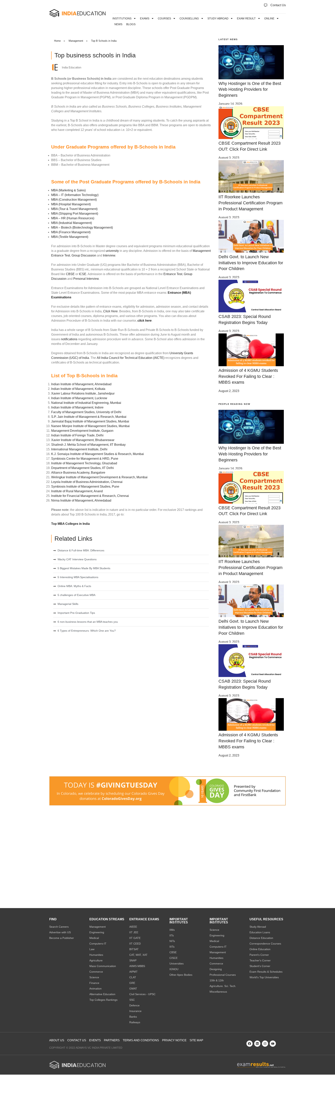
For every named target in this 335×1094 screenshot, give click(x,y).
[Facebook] (249, 1043)
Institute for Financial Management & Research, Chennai (90, 495)
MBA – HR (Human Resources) (72, 218)
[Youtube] (273, 1043)
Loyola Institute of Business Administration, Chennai (87, 482)
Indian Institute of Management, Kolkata (78, 388)
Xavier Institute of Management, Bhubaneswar (82, 440)
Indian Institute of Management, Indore (77, 407)
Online (269, 18)
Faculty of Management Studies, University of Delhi (86, 412)
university (112, 250)
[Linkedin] (257, 1043)
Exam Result (246, 18)
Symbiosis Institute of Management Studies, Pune (85, 486)
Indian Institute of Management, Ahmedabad (81, 384)
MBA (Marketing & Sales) (68, 190)
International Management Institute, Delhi (79, 449)
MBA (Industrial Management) (71, 222)
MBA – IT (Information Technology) (74, 195)
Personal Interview (86, 278)
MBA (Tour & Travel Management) (74, 209)
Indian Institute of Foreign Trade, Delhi (77, 435)
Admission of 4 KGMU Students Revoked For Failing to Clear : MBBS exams (248, 376)
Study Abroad (217, 18)
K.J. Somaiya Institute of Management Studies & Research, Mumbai (97, 454)
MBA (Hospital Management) (71, 204)
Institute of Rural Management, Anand (77, 491)
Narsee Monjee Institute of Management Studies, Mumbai (90, 426)
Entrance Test (172, 274)
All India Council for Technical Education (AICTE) (130, 357)
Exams (144, 18)
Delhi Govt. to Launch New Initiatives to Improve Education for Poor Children (250, 262)
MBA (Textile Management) (69, 236)
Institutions (121, 18)
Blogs (131, 24)
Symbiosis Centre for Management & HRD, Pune (84, 458)
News (118, 24)
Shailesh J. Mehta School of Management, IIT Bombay (88, 444)
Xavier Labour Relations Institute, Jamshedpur (83, 393)
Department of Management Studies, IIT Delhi (82, 468)
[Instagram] (265, 1043)
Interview (109, 255)
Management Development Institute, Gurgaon (82, 430)
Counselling (189, 18)
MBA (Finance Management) (71, 232)
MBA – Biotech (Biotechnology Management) (82, 227)
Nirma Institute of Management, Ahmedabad (81, 500)
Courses (164, 18)
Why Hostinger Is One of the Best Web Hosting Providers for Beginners (249, 89)
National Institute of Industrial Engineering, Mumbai (86, 402)
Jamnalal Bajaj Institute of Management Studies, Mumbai (90, 421)
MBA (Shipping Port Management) (74, 213)
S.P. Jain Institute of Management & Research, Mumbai (88, 416)
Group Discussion (84, 255)
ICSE (82, 274)
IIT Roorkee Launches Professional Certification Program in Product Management (250, 202)
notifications (69, 339)
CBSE (70, 274)
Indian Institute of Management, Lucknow (79, 398)
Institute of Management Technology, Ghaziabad (84, 463)
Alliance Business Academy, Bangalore (78, 472)
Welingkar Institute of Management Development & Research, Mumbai (99, 477)
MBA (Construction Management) (74, 199)
